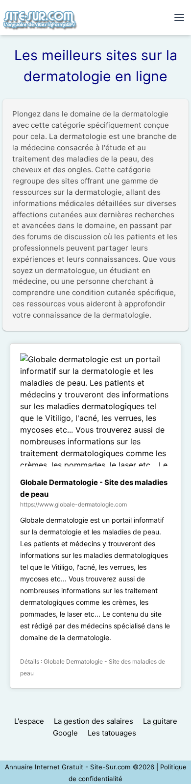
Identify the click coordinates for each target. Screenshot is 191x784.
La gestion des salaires (93, 721)
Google (65, 733)
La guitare (160, 721)
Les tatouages (112, 733)
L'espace (29, 721)
